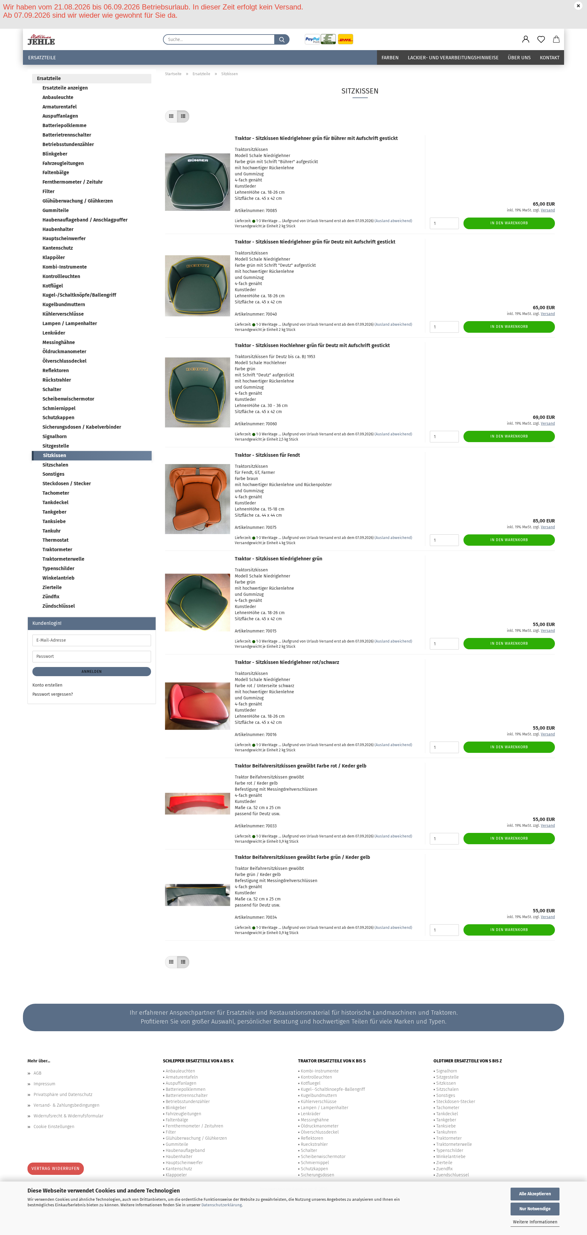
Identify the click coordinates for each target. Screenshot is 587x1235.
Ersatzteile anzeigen (65, 88)
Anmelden (92, 671)
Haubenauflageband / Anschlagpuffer (84, 220)
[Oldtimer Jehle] (44, 39)
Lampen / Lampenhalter (69, 323)
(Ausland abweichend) (393, 221)
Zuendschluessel (452, 1175)
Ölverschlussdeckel (64, 361)
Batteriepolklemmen (185, 1089)
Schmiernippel (59, 408)
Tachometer (55, 493)
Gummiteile (55, 210)
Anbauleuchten (180, 1071)
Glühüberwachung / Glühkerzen (77, 201)
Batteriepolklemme (64, 125)
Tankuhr (51, 531)
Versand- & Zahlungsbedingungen (66, 1105)
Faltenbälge (55, 172)
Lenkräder (53, 333)
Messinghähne (58, 342)
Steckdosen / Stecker (66, 483)
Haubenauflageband (185, 1150)
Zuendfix (444, 1168)
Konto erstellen (47, 685)
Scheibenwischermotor (68, 399)
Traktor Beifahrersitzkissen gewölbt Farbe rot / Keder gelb (301, 766)
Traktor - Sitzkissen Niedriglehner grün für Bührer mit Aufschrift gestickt (316, 138)
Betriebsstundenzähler (68, 144)
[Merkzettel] (541, 39)
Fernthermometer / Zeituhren (194, 1126)
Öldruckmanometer (64, 351)
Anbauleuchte (57, 97)
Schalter (51, 389)
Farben (390, 57)
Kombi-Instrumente (64, 267)
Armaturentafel (59, 107)
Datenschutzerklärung (221, 1205)
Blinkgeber (54, 154)
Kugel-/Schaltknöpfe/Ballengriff (79, 295)
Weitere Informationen (535, 1222)
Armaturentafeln (182, 1077)
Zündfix (50, 596)
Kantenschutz (57, 248)
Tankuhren (446, 1132)
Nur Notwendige (535, 1208)
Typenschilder (58, 568)
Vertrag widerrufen (55, 1168)
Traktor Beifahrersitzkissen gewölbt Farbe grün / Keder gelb (302, 857)
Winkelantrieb (58, 578)
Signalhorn (54, 436)
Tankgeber (54, 512)
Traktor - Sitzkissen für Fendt (267, 455)
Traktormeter (57, 549)
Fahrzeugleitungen (63, 163)
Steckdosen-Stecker (455, 1101)
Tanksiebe (54, 521)
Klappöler (53, 257)
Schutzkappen (58, 417)
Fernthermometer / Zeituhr (72, 182)
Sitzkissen (54, 455)
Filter (48, 191)
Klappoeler (176, 1175)
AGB (37, 1073)
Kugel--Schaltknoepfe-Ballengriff (333, 1089)
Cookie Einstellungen (54, 1126)
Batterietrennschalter (66, 135)
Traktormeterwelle (63, 559)
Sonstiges (53, 474)
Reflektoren (55, 370)
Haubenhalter (57, 229)
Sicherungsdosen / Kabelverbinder (81, 427)
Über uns (519, 57)
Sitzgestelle (55, 446)
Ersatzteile (42, 57)
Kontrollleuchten (61, 276)
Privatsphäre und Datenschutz (63, 1094)
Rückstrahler (56, 380)
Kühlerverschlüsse (63, 314)
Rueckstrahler (314, 1144)
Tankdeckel (55, 502)
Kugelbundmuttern (63, 304)
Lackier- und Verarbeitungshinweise (453, 57)
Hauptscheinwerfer (64, 238)
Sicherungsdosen (317, 1175)
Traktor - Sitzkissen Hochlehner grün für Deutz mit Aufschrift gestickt (312, 345)
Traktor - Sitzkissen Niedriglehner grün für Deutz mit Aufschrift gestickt (315, 242)
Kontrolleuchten (316, 1077)
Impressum (44, 1084)
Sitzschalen (55, 465)
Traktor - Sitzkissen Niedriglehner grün (278, 559)
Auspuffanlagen (60, 116)
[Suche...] (282, 39)
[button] (525, 39)
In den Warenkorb (509, 223)
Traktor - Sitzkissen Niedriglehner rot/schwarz (287, 662)
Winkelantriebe (451, 1156)
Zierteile (52, 587)
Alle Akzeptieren (535, 1194)
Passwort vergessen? (52, 694)
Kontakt (549, 57)
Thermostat (55, 540)
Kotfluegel (310, 1083)
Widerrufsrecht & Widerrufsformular (68, 1116)
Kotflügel (52, 286)
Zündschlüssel (58, 606)
